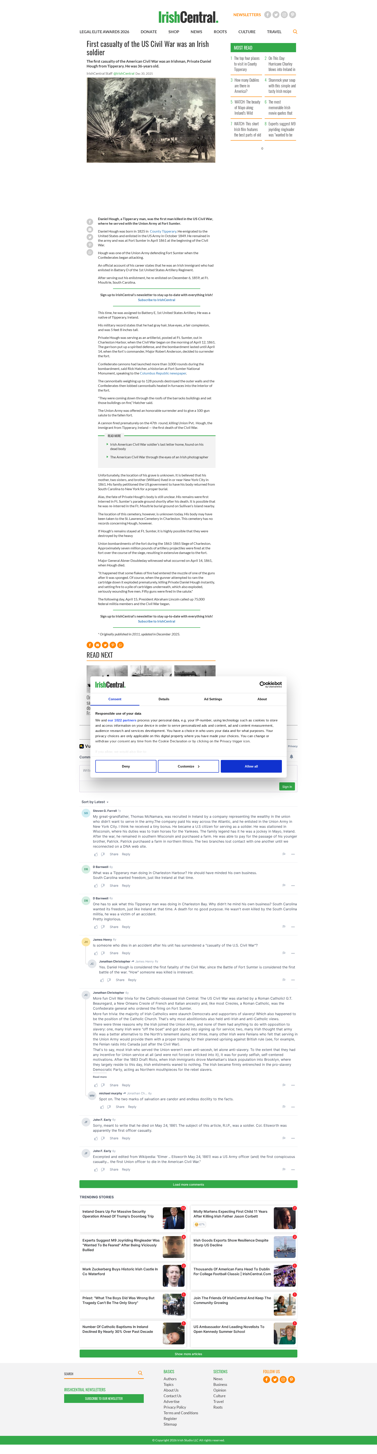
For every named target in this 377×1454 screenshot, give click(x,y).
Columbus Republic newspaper (163, 373)
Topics (168, 1384)
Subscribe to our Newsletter (104, 1398)
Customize (186, 766)
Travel (218, 1401)
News (218, 1378)
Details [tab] (164, 699)
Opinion (219, 1390)
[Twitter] (275, 14)
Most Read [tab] (243, 47)
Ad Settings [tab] (213, 699)
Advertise (172, 1401)
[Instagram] (284, 14)
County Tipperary (163, 231)
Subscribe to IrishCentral (156, 300)
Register (170, 1418)
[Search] (295, 32)
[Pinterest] (292, 14)
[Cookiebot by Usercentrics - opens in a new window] (263, 684)
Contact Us (172, 1396)
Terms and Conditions (181, 1413)
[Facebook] (267, 14)
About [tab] (262, 699)
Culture (219, 1396)
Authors (170, 1378)
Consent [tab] (115, 699)
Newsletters (247, 14)
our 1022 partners (122, 720)
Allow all (251, 766)
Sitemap (170, 1424)
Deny (126, 766)
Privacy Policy (175, 1407)
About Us (171, 1390)
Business (220, 1384)
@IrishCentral (123, 73)
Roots (218, 1407)
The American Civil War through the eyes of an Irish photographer (159, 457)
